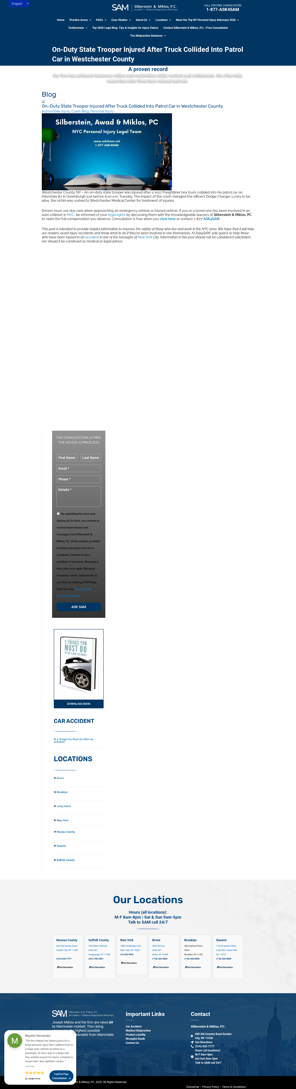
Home (60, 20)
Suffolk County (65, 860)
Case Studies (119, 20)
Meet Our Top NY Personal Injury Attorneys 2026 (206, 20)
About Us (141, 20)
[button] (80, 20)
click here (168, 219)
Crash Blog (80, 111)
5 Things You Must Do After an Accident (73, 740)
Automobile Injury (56, 111)
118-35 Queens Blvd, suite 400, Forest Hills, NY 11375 (227, 950)
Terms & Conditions (69, 596)
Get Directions (98, 967)
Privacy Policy (83, 589)
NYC (70, 215)
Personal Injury (102, 111)
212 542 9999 (126, 954)
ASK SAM (78, 607)
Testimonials (76, 27)
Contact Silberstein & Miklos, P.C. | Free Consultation (195, 27)
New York (145, 237)
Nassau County (65, 831)
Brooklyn (62, 792)
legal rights (116, 215)
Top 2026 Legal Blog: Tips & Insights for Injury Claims (125, 27)
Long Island (64, 806)
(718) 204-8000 (159, 958)
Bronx (60, 778)
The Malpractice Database (146, 35)
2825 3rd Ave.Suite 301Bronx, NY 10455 (160, 950)
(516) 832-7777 (63, 958)
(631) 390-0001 (95, 958)
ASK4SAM (211, 219)
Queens (61, 845)
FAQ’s (99, 20)
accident (92, 237)
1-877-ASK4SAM (222, 9)
